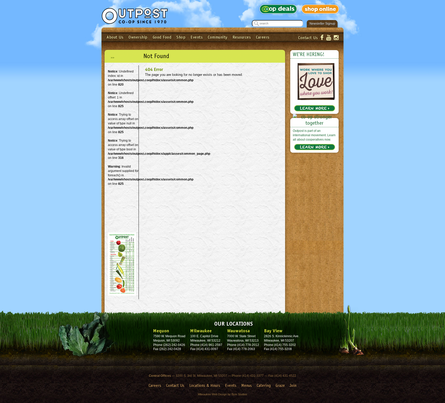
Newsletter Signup (322, 23)
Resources (242, 37)
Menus (246, 385)
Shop (180, 37)
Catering (264, 385)
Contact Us (308, 37)
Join (293, 385)
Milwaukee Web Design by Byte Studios (222, 394)
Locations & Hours (204, 385)
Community (217, 37)
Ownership (138, 37)
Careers (263, 37)
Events (197, 37)
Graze (280, 385)
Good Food (162, 37)
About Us (115, 37)
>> (112, 58)
